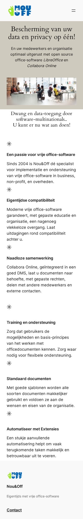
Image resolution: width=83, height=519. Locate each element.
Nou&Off (15, 486)
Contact (14, 510)
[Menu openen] (73, 10)
